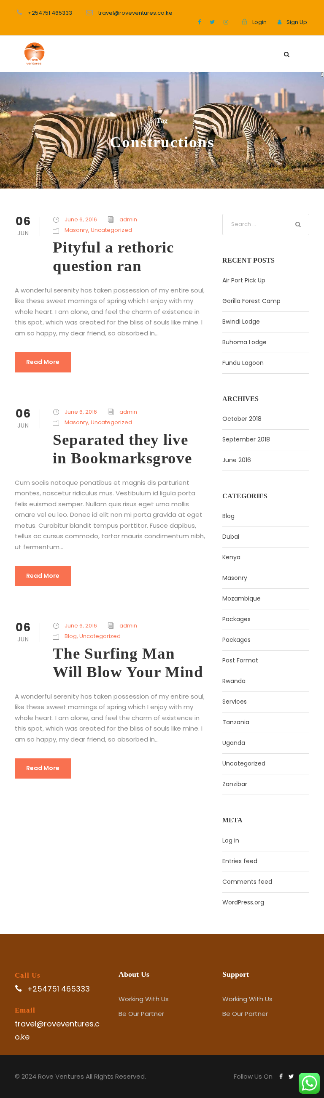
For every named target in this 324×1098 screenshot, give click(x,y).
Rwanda (234, 681)
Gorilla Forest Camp (251, 301)
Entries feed (239, 861)
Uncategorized (111, 230)
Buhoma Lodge (244, 342)
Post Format (240, 660)
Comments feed (247, 881)
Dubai (230, 536)
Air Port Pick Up (243, 280)
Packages (236, 619)
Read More (42, 362)
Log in (230, 840)
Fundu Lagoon (243, 363)
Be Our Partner (141, 1013)
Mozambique (241, 598)
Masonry (76, 230)
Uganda (233, 743)
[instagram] (226, 22)
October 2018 (242, 419)
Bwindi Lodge (241, 321)
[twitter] (212, 22)
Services (234, 701)
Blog (71, 636)
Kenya (231, 557)
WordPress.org (243, 902)
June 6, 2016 (81, 219)
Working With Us (144, 998)
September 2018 (246, 439)
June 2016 (236, 460)
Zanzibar (234, 784)
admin (128, 219)
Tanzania (235, 722)
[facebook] (199, 22)
